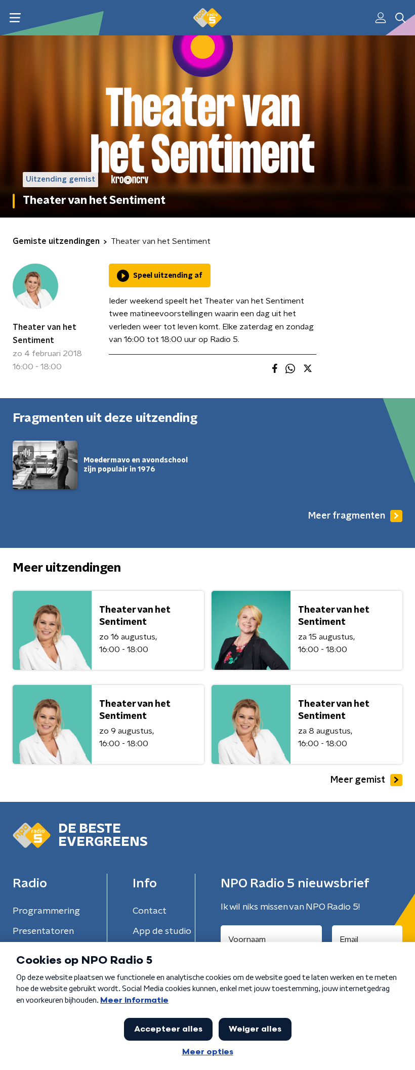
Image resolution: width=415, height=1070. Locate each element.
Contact (150, 911)
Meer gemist (357, 780)
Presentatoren (43, 931)
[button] (15, 18)
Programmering (46, 911)
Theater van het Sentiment (44, 334)
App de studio (162, 931)
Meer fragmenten (346, 516)
